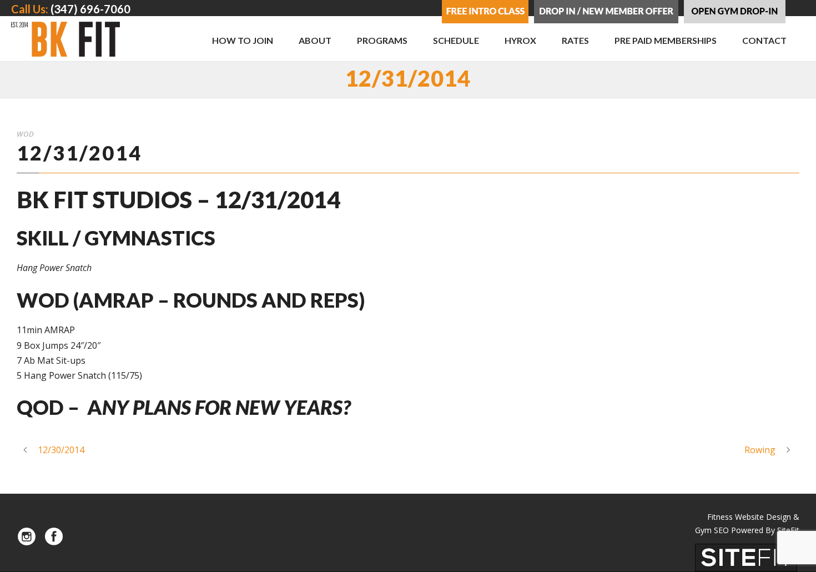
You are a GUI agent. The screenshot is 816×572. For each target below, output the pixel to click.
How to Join (242, 40)
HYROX (520, 40)
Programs (382, 40)
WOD (25, 134)
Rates (575, 40)
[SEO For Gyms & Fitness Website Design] (746, 556)
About (315, 40)
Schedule (456, 40)
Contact (764, 40)
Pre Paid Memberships (665, 40)
